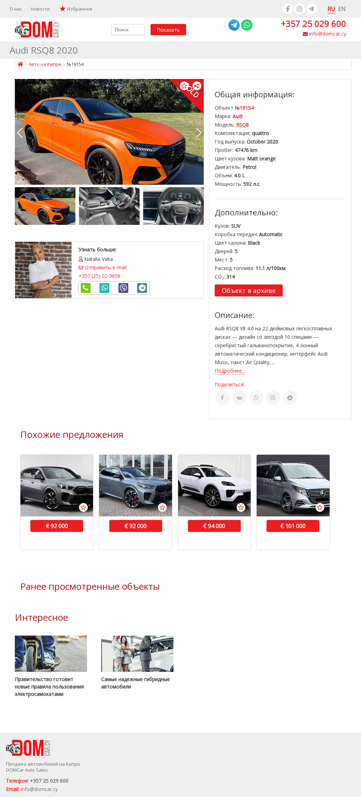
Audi (238, 116)
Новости (40, 9)
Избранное (79, 9)
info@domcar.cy (327, 33)
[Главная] (20, 64)
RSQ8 (242, 124)
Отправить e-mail (105, 267)
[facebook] (287, 9)
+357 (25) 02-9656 (100, 275)
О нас (16, 9)
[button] (199, 133)
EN (342, 9)
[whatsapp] (246, 25)
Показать (168, 29)
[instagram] (299, 9)
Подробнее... (230, 370)
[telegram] (311, 9)
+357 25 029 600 (313, 23)
